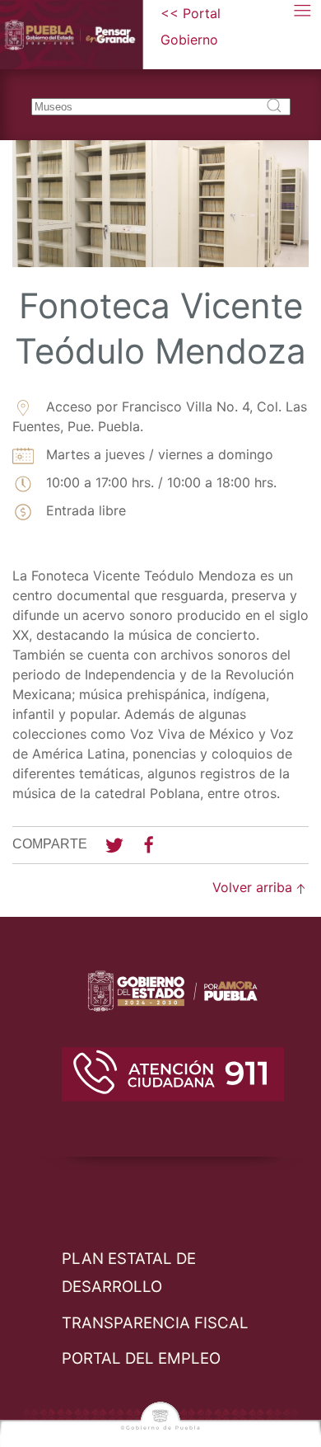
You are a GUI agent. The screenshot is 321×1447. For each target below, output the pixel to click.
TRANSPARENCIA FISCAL (155, 1322)
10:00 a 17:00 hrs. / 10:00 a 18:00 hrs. (159, 482)
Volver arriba (252, 887)
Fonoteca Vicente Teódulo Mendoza (160, 328)
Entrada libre (84, 510)
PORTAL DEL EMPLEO (141, 1358)
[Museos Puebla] (80, 34)
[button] (302, 26)
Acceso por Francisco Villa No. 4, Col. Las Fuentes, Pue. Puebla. (159, 416)
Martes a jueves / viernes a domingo (157, 454)
